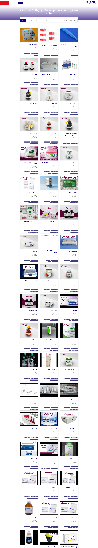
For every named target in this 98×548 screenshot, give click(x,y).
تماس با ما (61, 3)
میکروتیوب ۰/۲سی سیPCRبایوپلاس (70, 192)
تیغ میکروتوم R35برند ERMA (51, 340)
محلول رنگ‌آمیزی (34, 340)
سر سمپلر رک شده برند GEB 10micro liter (49, 162)
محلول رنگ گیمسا (33, 103)
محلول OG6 (55, 133)
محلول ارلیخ (35, 546)
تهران (73, 49)
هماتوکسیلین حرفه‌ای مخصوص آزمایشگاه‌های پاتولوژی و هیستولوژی (70, 134)
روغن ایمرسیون (34, 74)
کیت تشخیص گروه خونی (32, 44)
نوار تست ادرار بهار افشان (52, 369)
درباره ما (72, 3)
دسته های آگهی (82, 3)
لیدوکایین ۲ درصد (54, 428)
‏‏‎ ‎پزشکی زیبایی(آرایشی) (30, 114)
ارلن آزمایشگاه (34, 399)
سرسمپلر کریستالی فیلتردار (72, 251)
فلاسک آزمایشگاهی (33, 369)
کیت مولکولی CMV (33, 487)
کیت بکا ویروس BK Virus (52, 487)
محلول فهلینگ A (34, 517)
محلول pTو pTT (74, 162)
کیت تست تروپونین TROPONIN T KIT (49, 75)
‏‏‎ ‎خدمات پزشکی (36, 55)
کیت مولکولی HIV (74, 517)
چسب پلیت (35, 251)
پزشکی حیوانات (36, 84)
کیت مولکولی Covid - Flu (32, 192)
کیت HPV (55, 517)
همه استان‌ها (21, 3)
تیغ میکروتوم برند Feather (32, 458)
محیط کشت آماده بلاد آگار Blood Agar (49, 45)
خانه (75, 3)
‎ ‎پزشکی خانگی (31, 84)
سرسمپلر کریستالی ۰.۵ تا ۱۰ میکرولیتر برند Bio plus (29, 163)
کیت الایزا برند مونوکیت (73, 428)
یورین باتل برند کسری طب (52, 546)
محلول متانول (54, 103)
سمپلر (56, 399)
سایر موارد (65, 143)
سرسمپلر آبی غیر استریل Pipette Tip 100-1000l (69, 45)
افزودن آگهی (5, 3)
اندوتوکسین (75, 281)
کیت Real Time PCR (73, 75)
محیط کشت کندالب (73, 340)
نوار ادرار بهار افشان (33, 133)
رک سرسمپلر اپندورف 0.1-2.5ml (31, 281)
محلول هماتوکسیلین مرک (32, 310)
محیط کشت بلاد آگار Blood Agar (30, 222)
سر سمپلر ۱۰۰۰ (74, 310)
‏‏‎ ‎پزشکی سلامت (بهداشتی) (55, 173)
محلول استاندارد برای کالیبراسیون (51, 281)
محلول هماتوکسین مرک (72, 222)
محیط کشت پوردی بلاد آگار (72, 458)
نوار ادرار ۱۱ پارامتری (53, 192)
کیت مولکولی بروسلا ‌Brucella (71, 487)
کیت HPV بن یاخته (53, 222)
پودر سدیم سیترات (73, 103)
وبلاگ (56, 3)
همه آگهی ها (66, 3)
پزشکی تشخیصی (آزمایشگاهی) (74, 55)
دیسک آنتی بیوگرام (33, 428)
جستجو (23, 20)
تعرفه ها (52, 3)
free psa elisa (54, 310)
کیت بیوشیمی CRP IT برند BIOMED (70, 369)
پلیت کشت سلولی (74, 399)
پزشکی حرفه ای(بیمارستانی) (47, 55)
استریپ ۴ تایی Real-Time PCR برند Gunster (50, 251)
